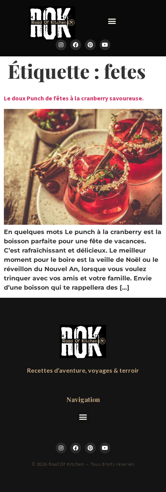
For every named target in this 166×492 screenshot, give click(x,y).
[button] (112, 20)
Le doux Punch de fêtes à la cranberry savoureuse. (74, 98)
